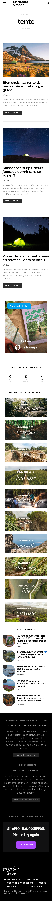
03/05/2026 (21, 647)
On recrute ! (14, 886)
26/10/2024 (21, 689)
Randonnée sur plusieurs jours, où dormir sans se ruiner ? (23, 171)
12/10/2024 (21, 704)
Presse (42, 883)
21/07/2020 (6, 95)
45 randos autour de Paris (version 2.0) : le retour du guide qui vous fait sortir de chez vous (31, 640)
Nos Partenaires (35, 886)
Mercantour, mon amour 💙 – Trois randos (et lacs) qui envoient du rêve (32, 654)
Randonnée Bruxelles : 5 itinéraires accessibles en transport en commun (30, 698)
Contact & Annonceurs (20, 883)
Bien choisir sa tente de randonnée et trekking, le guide (23, 86)
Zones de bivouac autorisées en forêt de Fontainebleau (26, 258)
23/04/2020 (6, 180)
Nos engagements (37, 879)
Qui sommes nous (12, 879)
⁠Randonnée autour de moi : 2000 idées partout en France (31, 669)
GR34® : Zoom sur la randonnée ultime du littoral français (32, 683)
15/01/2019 (6, 265)
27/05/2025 (21, 660)
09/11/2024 (21, 675)
